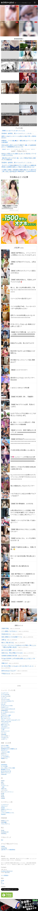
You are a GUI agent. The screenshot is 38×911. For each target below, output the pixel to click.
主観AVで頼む (5, 628)
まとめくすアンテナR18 (6, 705)
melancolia (3, 774)
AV (1, 882)
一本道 (2, 787)
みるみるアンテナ (5, 728)
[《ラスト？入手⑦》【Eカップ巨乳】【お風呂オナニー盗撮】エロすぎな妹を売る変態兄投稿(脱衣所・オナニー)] (28, 615)
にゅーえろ (3, 702)
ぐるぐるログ (4, 726)
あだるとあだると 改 (6, 771)
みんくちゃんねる (5, 747)
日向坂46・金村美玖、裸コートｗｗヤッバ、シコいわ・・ (18, 133)
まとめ (16, 210)
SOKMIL (3, 798)
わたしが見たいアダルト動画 (8, 768)
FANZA (2, 780)
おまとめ (3, 704)
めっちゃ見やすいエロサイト (8, 712)
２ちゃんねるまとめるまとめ (8, 709)
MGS (2, 782)
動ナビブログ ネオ (5, 717)
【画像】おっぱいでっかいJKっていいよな (13, 130)
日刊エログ (3, 753)
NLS (2, 840)
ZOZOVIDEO (4, 765)
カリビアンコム (4, 785)
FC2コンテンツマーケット (7, 792)
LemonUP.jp (4, 848)
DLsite (2, 830)
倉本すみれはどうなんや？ (9, 670)
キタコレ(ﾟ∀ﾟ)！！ (5, 736)
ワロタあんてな (4, 737)
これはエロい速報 (5, 752)
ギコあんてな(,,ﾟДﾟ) (6, 696)
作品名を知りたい (6, 634)
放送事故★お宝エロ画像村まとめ (9, 749)
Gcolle (2, 793)
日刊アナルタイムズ (6, 772)
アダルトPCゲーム (5, 824)
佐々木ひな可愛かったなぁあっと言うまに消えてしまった (18, 666)
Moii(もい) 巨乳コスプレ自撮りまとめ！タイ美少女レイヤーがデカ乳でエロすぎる (19, 154)
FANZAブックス (5, 820)
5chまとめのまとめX (6, 721)
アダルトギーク (4, 755)
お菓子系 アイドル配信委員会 (8, 849)
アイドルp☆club (5, 694)
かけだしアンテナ (5, 731)
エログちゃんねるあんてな (7, 701)
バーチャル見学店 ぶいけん (7, 812)
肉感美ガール (4, 758)
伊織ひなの (5, 663)
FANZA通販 (4, 822)
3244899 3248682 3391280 (9, 655)
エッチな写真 (4, 766)
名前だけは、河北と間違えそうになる (12, 653)
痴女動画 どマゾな (5, 769)
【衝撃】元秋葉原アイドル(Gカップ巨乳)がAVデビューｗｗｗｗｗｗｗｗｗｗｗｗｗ (10, 207)
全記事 (2, 880)
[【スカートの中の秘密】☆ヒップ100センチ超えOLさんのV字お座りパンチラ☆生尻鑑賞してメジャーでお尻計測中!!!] (10, 615)
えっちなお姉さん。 (6, 756)
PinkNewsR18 (4, 710)
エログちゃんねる (5, 699)
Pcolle (2, 795)
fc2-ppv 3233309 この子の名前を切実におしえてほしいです (18, 658)
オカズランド (4, 750)
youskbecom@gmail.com (7, 871)
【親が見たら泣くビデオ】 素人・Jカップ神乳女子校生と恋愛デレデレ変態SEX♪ (19, 158)
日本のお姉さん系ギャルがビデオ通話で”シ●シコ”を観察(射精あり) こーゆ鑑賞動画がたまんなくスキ (19, 146)
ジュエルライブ (4, 804)
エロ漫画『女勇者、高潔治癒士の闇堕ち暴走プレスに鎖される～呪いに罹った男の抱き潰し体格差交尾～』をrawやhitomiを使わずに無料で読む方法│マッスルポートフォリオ (19, 171)
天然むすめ (3, 788)
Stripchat (3, 814)
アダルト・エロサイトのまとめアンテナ (10, 720)
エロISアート (4, 739)
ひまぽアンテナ (4, 707)
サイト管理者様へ (5, 875)
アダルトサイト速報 (6, 715)
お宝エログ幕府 (4, 745)
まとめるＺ (3, 713)
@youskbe (7, 872)
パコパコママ (4, 790)
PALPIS (2, 796)
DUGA (2, 784)
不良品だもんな (6, 673)
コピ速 (2, 729)
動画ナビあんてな (5, 725)
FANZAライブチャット (6, 809)
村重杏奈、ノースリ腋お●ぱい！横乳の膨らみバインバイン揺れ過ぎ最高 (19, 141)
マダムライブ (4, 806)
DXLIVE (3, 808)
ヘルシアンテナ (4, 723)
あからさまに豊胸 (6, 650)
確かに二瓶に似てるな (8, 642)
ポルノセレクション (6, 718)
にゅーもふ (3, 732)
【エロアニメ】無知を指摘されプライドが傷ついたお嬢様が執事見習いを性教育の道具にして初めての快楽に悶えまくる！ (19, 166)
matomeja (3, 734)
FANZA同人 (4, 833)
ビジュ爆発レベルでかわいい (10, 631)
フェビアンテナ (4, 693)
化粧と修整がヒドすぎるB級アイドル (12, 637)
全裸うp (4, 639)
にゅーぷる (3, 698)
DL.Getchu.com (4, 832)
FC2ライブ (3, 811)
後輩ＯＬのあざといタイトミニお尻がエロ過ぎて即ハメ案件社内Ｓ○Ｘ (19, 137)
